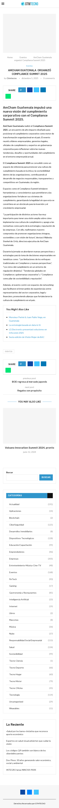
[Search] (55, 3)
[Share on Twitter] (36, 89)
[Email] (29, 792)
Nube (31, 633)
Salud (31, 647)
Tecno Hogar (31, 674)
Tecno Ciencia (31, 660)
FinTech (31, 579)
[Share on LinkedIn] (43, 89)
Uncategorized (31, 701)
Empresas (31, 558)
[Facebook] (22, 792)
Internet (31, 606)
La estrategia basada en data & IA (25, 325)
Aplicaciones (31, 511)
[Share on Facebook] (30, 89)
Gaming (31, 586)
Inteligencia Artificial (31, 599)
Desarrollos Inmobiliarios (31, 531)
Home (10, 57)
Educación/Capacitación (31, 545)
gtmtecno (12, 78)
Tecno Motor (31, 681)
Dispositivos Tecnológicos (31, 538)
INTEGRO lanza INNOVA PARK (21, 769)
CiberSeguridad (31, 524)
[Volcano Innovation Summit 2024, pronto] (29, 426)
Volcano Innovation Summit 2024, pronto (29, 447)
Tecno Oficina (31, 688)
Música (31, 626)
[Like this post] (23, 89)
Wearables (31, 708)
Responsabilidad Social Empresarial (31, 640)
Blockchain (31, 517)
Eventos (23, 57)
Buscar (9, 472)
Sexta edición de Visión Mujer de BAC (26, 337)
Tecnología (31, 694)
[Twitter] (36, 792)
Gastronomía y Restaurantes (31, 592)
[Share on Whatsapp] (8, 96)
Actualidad (31, 504)
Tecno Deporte (31, 667)
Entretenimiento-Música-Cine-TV (31, 565)
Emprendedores (31, 552)
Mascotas (31, 620)
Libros (31, 613)
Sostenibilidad (31, 654)
